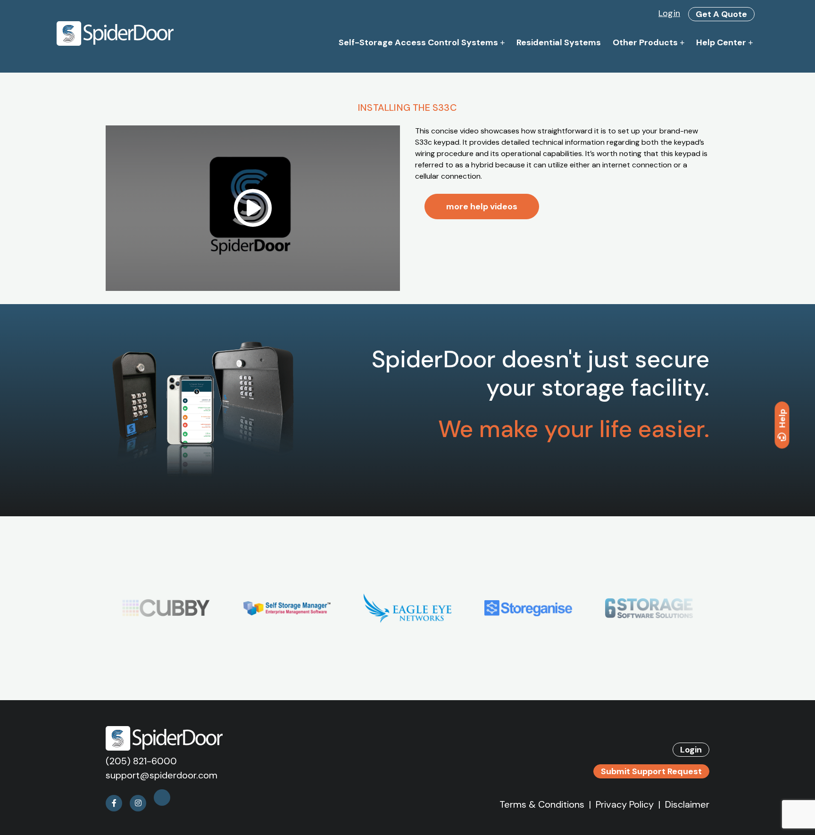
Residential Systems (558, 42)
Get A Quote (721, 14)
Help (782, 418)
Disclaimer (687, 804)
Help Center (721, 42)
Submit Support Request (651, 771)
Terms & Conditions (541, 804)
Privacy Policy (625, 804)
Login (669, 13)
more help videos (481, 206)
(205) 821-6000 (141, 761)
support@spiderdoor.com (161, 775)
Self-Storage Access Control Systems (418, 42)
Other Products (645, 42)
